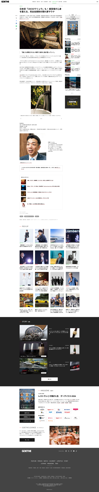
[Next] (61, 118)
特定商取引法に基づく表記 (47, 477)
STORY (66, 461)
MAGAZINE (50, 463)
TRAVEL (34, 467)
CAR (42, 1)
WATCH (38, 1)
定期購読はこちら (27, 416)
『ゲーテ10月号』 (72, 399)
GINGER (48, 476)
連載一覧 (49, 379)
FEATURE (60, 1)
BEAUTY (47, 467)
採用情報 (70, 477)
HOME (21, 219)
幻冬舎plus (53, 476)
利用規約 (40, 477)
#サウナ (37, 216)
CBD (21, 75)
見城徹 (70, 402)
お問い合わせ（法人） (64, 477)
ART (38, 467)
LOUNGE (65, 1)
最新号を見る (27, 412)
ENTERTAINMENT (57, 467)
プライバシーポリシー (34, 477)
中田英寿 (66, 402)
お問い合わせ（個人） (56, 477)
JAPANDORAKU (44, 476)
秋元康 (58, 402)
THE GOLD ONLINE (58, 476)
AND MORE (68, 467)
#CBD (21, 216)
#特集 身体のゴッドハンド (29, 216)
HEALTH (28, 219)
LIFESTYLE (54, 1)
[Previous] (21, 118)
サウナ (38, 57)
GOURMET (46, 1)
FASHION (30, 467)
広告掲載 (28, 477)
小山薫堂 (62, 402)
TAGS (56, 463)
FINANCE (63, 467)
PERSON (34, 1)
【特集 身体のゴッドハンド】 (26, 162)
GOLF (50, 1)
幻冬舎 (64, 476)
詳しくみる (27, 439)
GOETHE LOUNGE (37, 476)
